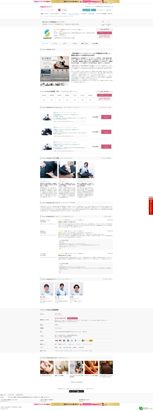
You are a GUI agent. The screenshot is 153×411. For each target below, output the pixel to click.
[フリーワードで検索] (59, 10)
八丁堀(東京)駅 (81, 347)
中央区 (60, 347)
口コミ (64, 43)
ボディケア (78, 344)
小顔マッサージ (71, 344)
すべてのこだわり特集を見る (106, 158)
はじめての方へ (88, 6)
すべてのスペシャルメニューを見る (105, 107)
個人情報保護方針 (8, 407)
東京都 (54, 16)
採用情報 (20, 407)
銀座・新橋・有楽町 (67, 347)
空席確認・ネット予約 (104, 32)
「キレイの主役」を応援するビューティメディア (9, 399)
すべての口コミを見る (107, 216)
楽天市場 (110, 3)
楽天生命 (106, 3)
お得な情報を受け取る (99, 6)
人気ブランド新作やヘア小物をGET (47, 399)
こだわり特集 (95, 43)
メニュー (55, 43)
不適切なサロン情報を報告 (76, 382)
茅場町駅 (65, 16)
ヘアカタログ (83, 13)
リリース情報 (86, 388)
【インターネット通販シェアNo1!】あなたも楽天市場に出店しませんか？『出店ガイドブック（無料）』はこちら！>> (28, 397)
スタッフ (75, 43)
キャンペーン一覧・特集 (101, 13)
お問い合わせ (77, 388)
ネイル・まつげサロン (55, 13)
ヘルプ (93, 6)
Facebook (91, 388)
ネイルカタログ (91, 13)
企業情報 (2, 407)
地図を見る (85, 331)
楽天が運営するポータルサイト (84, 399)
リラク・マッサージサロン (74, 13)
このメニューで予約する (106, 117)
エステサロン (64, 13)
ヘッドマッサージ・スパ (87, 344)
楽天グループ (102, 3)
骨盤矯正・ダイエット (62, 344)
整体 (51, 16)
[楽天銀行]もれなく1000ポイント (93, 3)
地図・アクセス (84, 43)
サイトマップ (72, 388)
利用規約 (67, 388)
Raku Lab (110, 13)
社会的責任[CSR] (15, 407)
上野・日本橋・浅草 (59, 16)
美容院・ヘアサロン (45, 13)
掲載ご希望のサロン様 (108, 6)
